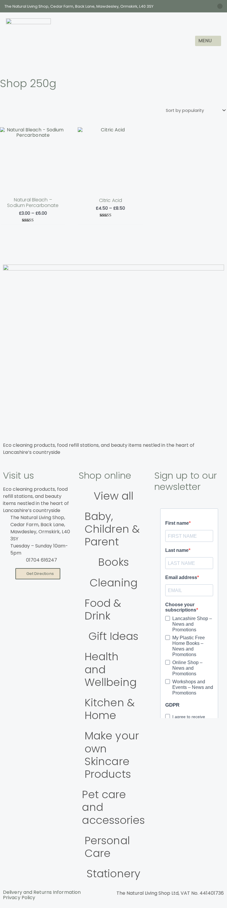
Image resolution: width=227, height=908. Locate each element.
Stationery (113, 873)
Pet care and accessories (113, 807)
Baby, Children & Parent (112, 529)
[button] (208, 41)
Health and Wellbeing (111, 669)
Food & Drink (103, 609)
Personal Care (107, 847)
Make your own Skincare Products (112, 755)
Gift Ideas (113, 636)
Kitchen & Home (110, 709)
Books (113, 562)
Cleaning (113, 582)
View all (114, 495)
